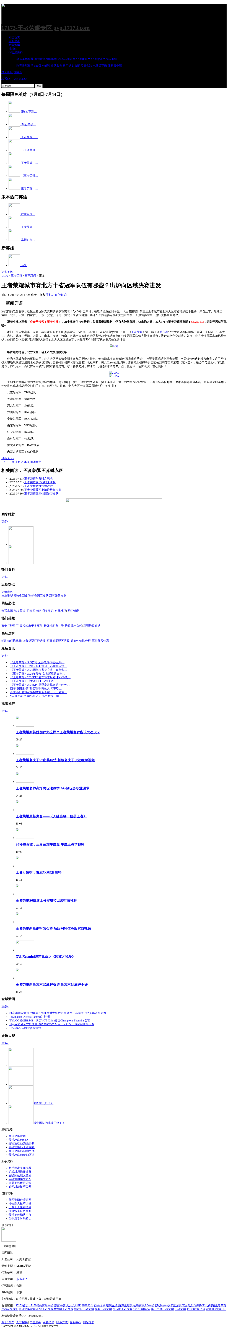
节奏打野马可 (10, 625)
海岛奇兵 (87, 1305)
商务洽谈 (48, 1322)
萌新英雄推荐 (24, 59)
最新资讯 (14, 41)
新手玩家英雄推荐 (20, 1167)
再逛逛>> (8, 458)
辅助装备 (56, 65)
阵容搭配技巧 (24, 65)
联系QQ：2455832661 (14, 78)
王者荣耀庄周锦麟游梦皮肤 (41, 493)
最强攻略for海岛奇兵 (22, 1143)
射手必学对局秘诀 (20, 1218)
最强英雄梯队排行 (20, 1214)
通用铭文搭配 (71, 65)
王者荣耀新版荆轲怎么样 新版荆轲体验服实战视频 (53, 928)
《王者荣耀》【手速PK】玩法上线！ (33, 681)
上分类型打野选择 (34, 640)
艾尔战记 (188, 1305)
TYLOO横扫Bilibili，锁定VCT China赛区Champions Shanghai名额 (49, 1020)
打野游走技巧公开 (20, 1211)
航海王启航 (125, 1305)
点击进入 (22, 1279)
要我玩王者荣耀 (84, 1309)
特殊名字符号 (67, 59)
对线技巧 (60, 610)
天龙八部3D (73, 1305)
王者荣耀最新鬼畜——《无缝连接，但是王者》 (51, 816)
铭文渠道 (19, 610)
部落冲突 (60, 1305)
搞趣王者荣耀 (103, 1309)
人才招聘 (22, 1322)
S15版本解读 (42, 65)
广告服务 (35, 1322)
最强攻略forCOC (19, 1139)
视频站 (13, 48)
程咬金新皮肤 (22, 595)
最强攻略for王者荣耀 (22, 1147)
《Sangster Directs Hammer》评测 (29, 1016)
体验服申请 (115, 65)
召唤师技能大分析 (20, 1175)
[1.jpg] (114, 345)
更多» (5, 521)
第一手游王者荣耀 (162, 1309)
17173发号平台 (196, 1309)
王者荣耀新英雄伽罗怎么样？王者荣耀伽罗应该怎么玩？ (58, 732)
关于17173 (7, 1322)
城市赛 (164, 332)
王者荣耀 (16, 275)
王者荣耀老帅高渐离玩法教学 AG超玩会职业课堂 (52, 788)
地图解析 (52, 59)
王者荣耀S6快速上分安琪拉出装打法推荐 (46, 900)
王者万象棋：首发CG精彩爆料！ (40, 872)
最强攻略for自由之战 (22, 1151)
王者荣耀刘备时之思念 (38, 478)
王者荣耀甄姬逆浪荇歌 (38, 486)
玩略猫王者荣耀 (216, 1305)
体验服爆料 (16, 52)
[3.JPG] (114, 375)
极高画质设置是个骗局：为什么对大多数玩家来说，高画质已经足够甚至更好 (57, 1013)
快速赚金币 (83, 59)
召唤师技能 (34, 610)
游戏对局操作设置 (20, 1171)
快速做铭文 (98, 59)
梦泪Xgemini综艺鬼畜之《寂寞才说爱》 (45, 956)
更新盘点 (7, 591)
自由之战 (99, 1305)
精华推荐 (14, 44)
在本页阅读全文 (31, 462)
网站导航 (88, 1322)
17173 (5, 275)
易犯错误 (73, 610)
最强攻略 (40, 59)
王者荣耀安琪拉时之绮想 (40, 482)
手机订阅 (51, 294)
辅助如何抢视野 (11, 640)
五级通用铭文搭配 (20, 1179)
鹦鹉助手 (161, 1305)
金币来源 (7, 610)
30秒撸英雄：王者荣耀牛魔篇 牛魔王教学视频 (50, 844)
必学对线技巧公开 (20, 1186)
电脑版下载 (100, 65)
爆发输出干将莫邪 (31, 625)
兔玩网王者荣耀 (123, 1309)
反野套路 (86, 65)
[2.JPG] (114, 372)
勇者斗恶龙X (9, 1309)
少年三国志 (174, 1305)
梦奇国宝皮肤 (39, 595)
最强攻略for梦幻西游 (22, 1154)
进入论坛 (7, 72)
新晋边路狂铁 (91, 625)
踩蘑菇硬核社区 (216, 1309)
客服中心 (75, 1322)
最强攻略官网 (17, 1136)
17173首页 (22, 1305)
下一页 (10, 462)
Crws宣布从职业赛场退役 (25, 1027)
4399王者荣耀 (44, 1309)
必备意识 (48, 610)
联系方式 (62, 1322)
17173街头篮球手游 (41, 1305)
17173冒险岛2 (141, 1309)
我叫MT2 (200, 1305)
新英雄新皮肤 (57, 595)
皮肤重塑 (7, 595)
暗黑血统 (112, 1305)
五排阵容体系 (100, 640)
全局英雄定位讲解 (20, 1182)
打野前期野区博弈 (58, 640)
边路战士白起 (73, 625)
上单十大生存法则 (20, 1207)
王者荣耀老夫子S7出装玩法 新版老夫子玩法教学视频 (55, 760)
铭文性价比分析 (81, 640)
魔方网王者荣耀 (63, 1309)
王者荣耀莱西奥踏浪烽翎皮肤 (42, 489)
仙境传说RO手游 (143, 1305)
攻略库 (18, 72)
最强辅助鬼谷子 (54, 625)
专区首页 (14, 37)
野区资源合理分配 (20, 1199)
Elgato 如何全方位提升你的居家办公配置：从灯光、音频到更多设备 (51, 1024)
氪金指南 (112, 59)
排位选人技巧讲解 (20, 1203)
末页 (18, 462)
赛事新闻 (30, 275)
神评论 (62, 294)
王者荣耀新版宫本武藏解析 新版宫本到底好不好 (52, 984)
